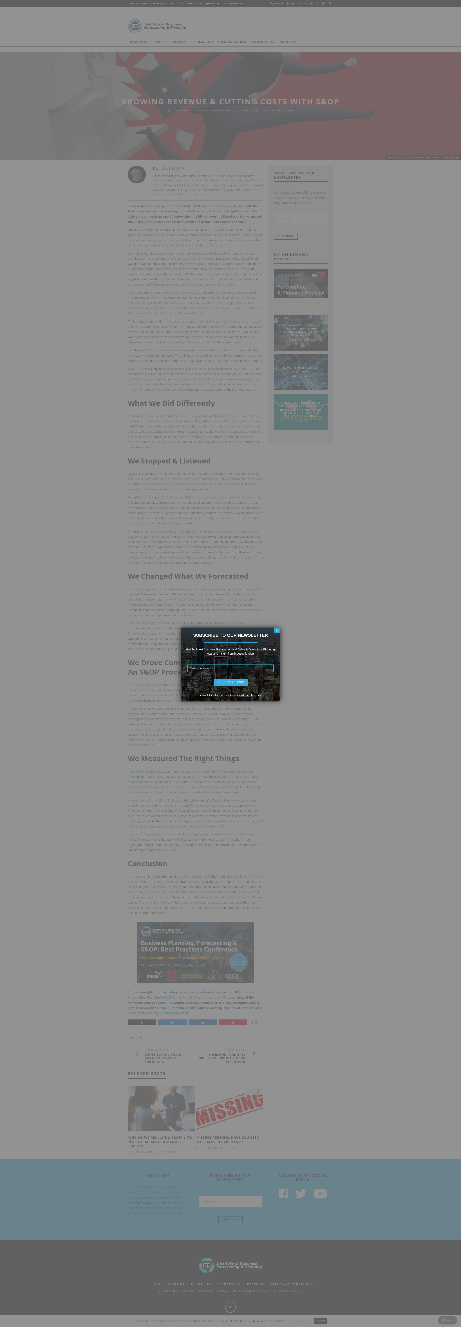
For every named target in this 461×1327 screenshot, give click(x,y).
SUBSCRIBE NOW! (230, 682)
